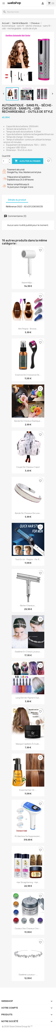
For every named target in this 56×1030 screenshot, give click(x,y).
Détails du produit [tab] (17, 199)
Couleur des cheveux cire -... (28, 928)
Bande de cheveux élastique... (28, 421)
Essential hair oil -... (28, 790)
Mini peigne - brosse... (28, 328)
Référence (11, 206)
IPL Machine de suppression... (28, 836)
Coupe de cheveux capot (28, 467)
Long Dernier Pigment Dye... (28, 697)
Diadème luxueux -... (28, 974)
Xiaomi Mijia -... (28, 282)
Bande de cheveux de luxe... (28, 513)
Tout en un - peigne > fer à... (28, 559)
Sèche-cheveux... (28, 605)
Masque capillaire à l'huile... (28, 744)
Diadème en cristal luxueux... (28, 651)
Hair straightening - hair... (28, 882)
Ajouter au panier (28, 161)
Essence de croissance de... (28, 375)
